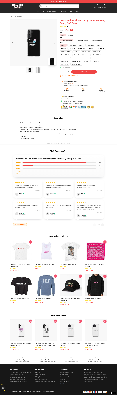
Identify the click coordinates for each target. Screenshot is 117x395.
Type (61, 32)
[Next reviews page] (102, 224)
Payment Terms (64, 374)
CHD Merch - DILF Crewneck (43, 298)
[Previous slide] (12, 43)
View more (58, 309)
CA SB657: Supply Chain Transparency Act (45, 381)
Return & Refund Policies (66, 377)
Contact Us (62, 379)
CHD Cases (18, 16)
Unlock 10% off (3, 388)
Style (61, 37)
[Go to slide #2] (38, 70)
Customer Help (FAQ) (65, 381)
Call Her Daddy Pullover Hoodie (93, 298)
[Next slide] (54, 43)
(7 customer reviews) (72, 26)
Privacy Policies (39, 377)
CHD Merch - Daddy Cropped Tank (44, 264)
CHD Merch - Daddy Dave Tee (68, 264)
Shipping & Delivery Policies (66, 372)
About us (37, 372)
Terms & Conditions (40, 374)
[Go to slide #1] (29, 70)
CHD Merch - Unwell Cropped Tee (19, 298)
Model (61, 42)
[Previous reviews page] (94, 224)
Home (11, 16)
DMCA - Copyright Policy (41, 379)
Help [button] (114, 393)
